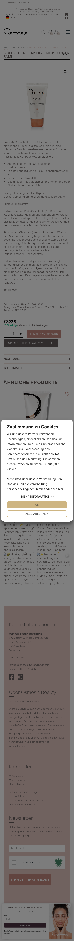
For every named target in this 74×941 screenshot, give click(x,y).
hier (60, 489)
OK (37, 504)
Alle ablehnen (37, 514)
